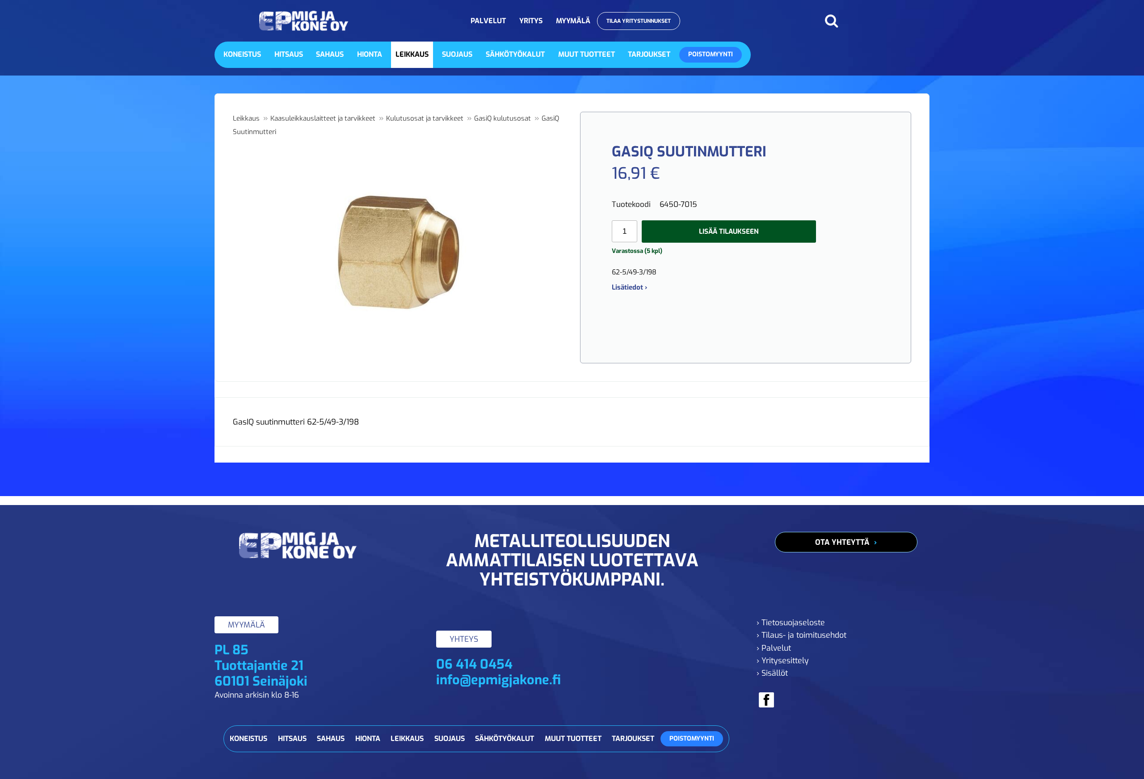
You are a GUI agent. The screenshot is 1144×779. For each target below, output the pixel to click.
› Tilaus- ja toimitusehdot (801, 635)
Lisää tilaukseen (729, 231)
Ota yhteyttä (842, 542)
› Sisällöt (772, 673)
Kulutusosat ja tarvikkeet (424, 118)
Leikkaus (412, 54)
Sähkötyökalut (515, 54)
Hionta (369, 54)
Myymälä (573, 20)
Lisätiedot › (630, 287)
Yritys (531, 20)
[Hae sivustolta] (831, 21)
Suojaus (457, 54)
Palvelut (488, 20)
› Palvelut (774, 648)
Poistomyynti (710, 54)
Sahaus (330, 54)
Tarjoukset (649, 54)
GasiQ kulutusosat (502, 118)
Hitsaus (288, 54)
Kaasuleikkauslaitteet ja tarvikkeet (322, 118)
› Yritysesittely (783, 660)
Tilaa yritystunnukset (638, 21)
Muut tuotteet (586, 54)
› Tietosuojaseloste (791, 622)
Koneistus (242, 54)
